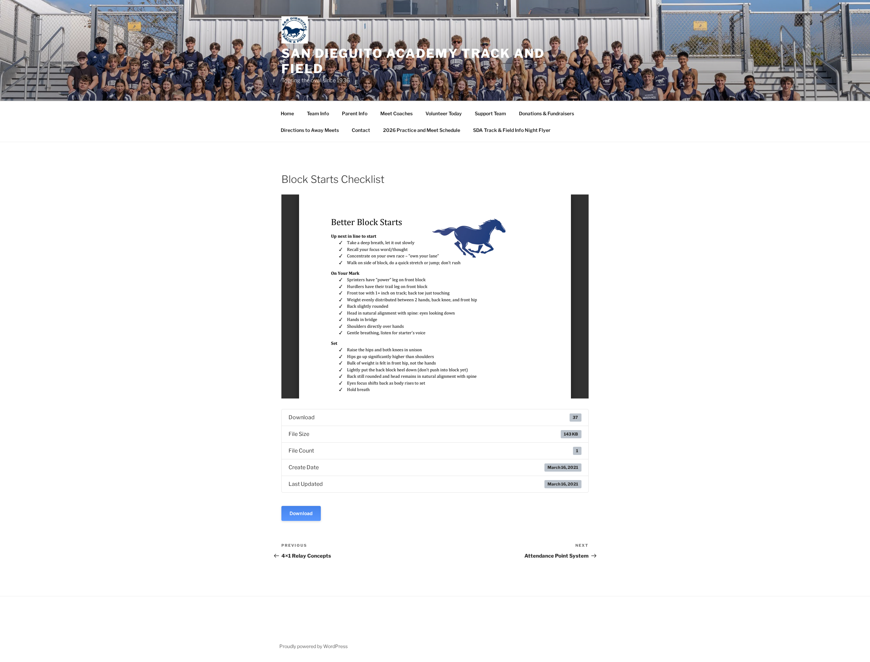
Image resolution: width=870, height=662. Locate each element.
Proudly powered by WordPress (313, 646)
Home (287, 113)
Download (301, 513)
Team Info (318, 113)
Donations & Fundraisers (546, 113)
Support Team (490, 113)
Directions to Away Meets (310, 130)
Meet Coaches (396, 113)
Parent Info (354, 113)
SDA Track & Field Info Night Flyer (512, 130)
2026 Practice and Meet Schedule (421, 130)
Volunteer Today (443, 113)
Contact (361, 130)
